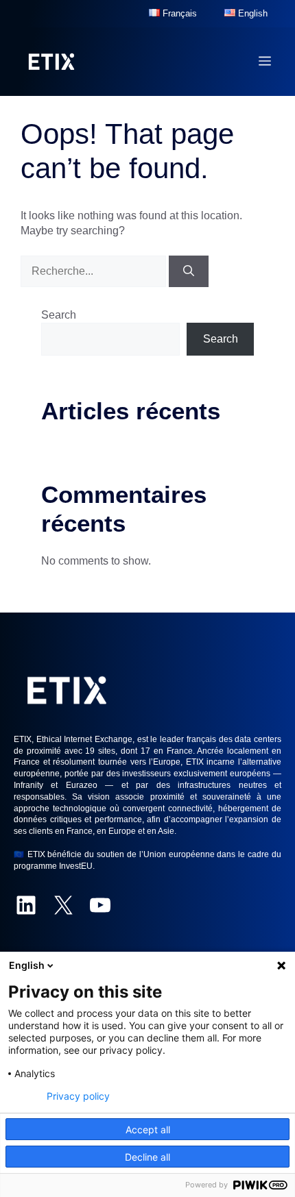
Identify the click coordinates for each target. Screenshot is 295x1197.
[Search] (189, 271)
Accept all (148, 1129)
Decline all (147, 1157)
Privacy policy (78, 1096)
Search (58, 315)
